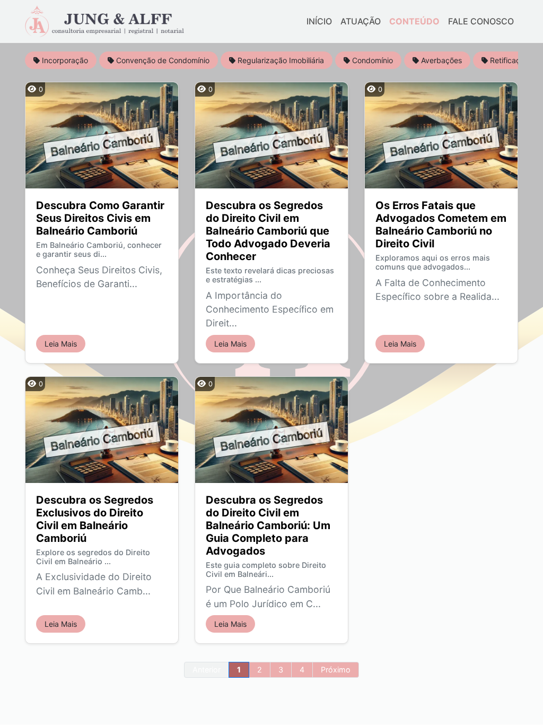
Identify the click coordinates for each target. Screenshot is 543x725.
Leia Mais (61, 343)
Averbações (440, 60)
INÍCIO (319, 21)
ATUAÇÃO (360, 21)
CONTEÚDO (414, 21)
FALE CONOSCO (481, 21)
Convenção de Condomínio (161, 60)
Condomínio (371, 60)
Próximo (336, 669)
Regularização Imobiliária (279, 60)
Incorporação (64, 60)
